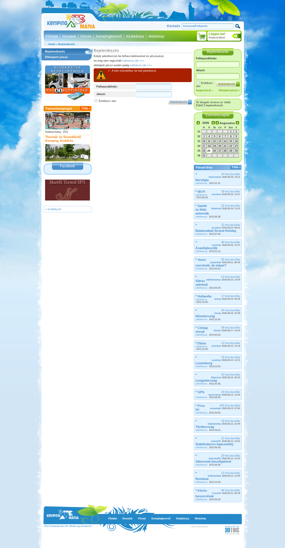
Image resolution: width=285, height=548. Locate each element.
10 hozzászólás (224, 175)
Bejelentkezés (66, 44)
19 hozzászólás (226, 192)
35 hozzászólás (225, 261)
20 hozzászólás (224, 457)
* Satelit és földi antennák (202, 209)
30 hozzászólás (226, 243)
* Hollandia (203, 296)
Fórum (86, 36)
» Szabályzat (53, 209)
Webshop (156, 36)
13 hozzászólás (226, 344)
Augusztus (227, 123)
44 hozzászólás (226, 491)
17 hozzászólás (227, 297)
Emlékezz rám (107, 101)
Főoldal (52, 36)
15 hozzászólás (225, 376)
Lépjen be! (217, 34)
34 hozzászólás (227, 329)
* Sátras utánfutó (201, 280)
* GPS (199, 392)
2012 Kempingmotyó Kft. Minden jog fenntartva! (68, 526)
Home (51, 44)
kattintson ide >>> (133, 60)
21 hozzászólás (225, 439)
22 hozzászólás (225, 207)
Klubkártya (135, 36)
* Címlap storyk (201, 329)
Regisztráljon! (217, 37)
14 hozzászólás (223, 278)
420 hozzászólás (225, 407)
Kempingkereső (109, 36)
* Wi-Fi (200, 191)
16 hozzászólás (227, 311)
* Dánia (200, 343)
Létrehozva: (208, 183)
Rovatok (69, 36)
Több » (85, 108)
